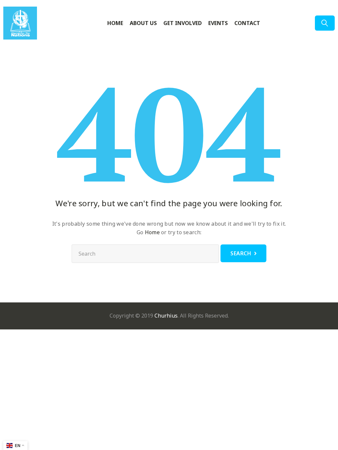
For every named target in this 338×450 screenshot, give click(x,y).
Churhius (166, 315)
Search (240, 253)
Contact (247, 23)
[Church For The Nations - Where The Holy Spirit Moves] (28, 23)
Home (115, 23)
